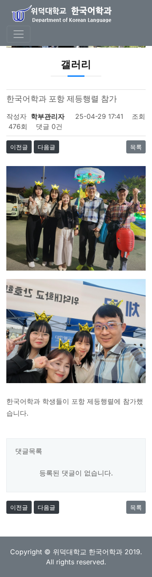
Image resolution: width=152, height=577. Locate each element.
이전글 (19, 146)
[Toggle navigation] (18, 34)
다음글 (46, 146)
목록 (136, 146)
